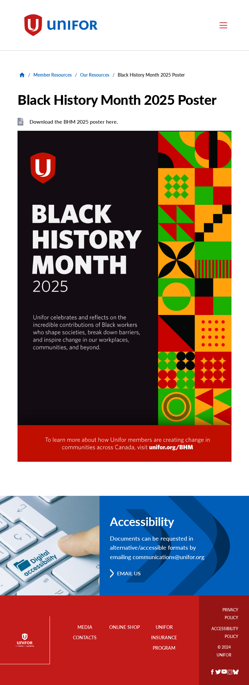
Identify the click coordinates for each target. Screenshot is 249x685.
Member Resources (52, 75)
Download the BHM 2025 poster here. (74, 121)
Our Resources (94, 75)
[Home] (64, 25)
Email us (129, 573)
